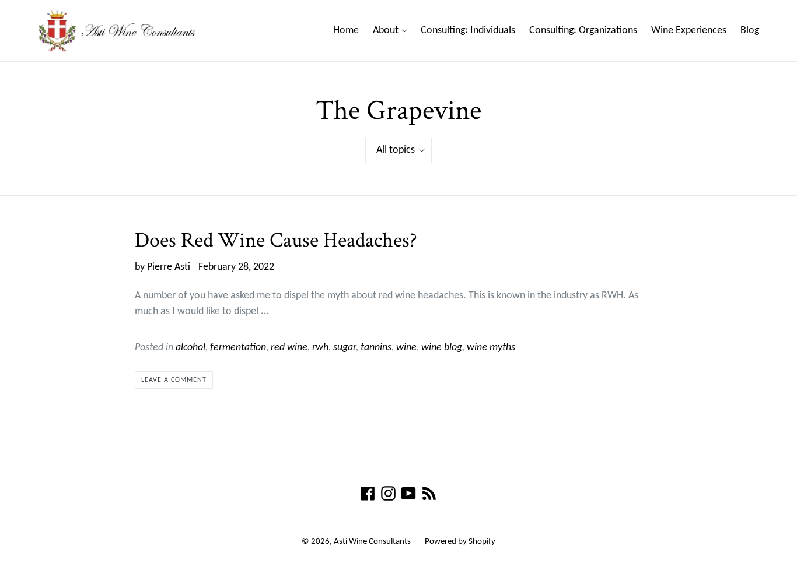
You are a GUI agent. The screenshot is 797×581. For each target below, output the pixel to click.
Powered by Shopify (460, 541)
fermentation (238, 347)
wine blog (441, 347)
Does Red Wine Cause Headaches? (276, 240)
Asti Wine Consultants (372, 541)
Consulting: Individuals (468, 30)
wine (406, 347)
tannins (376, 347)
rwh (320, 347)
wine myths (491, 347)
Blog (749, 30)
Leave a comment (173, 379)
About (393, 30)
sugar (344, 347)
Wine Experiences (688, 30)
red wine (289, 347)
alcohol (190, 347)
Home (346, 30)
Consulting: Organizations (583, 30)
